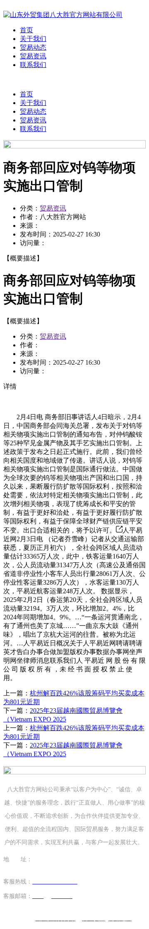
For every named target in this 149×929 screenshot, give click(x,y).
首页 (26, 29)
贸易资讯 (33, 56)
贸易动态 (33, 47)
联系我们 (33, 64)
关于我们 (33, 38)
